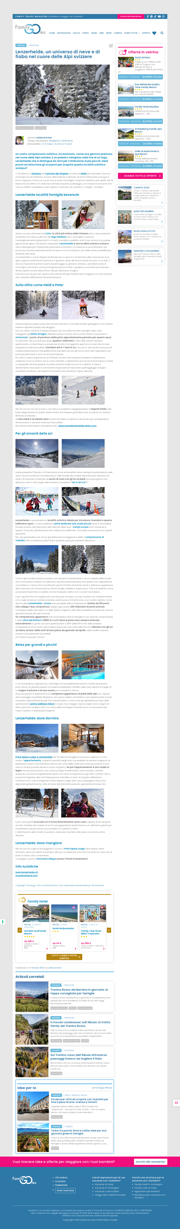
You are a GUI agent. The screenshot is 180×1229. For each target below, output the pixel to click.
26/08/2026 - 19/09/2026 (130, 121)
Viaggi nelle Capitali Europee (110, 1194)
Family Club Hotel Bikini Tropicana (91, 932)
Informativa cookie (107, 1219)
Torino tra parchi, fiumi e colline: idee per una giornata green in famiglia (78, 1132)
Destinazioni (64, 33)
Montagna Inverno (24, 128)
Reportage (41, 128)
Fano (65, 924)
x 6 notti (152, 77)
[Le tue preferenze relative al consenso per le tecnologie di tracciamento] (2, 921)
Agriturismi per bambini (147, 1191)
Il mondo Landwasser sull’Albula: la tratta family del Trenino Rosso (80, 1024)
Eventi (85, 33)
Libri (101, 33)
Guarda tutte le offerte (140, 175)
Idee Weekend (85, 1008)
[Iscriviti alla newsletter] (176, 1103)
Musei (94, 33)
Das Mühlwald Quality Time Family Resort (147, 86)
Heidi (83, 173)
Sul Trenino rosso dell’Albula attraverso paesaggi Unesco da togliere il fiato (78, 1057)
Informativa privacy (85, 1219)
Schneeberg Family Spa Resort (148, 130)
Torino (69, 1126)
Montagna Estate (59, 1008)
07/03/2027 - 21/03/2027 (129, 77)
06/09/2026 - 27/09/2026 (130, 99)
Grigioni (34, 45)
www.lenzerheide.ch (26, 872)
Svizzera (69, 1050)
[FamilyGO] (30, 29)
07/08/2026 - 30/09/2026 (130, 166)
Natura (72, 1008)
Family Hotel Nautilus (147, 106)
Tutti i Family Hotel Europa (64, 957)
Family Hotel (131, 33)
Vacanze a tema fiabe (107, 1191)
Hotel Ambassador (63, 928)
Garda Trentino (32, 925)
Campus (118, 33)
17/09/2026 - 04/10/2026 (129, 143)
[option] (36, 927)
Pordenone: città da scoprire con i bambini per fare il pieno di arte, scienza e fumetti (79, 1101)
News (109, 33)
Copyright (68, 1219)
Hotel (27, 924)
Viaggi (76, 33)
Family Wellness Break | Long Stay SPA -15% (146, 160)
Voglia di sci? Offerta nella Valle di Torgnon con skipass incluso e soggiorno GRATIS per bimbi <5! (140, 66)
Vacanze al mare (104, 1184)
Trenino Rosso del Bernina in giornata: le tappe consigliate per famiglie (79, 991)
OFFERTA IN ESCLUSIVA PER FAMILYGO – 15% (147, 112)
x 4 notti (152, 99)
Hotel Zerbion (142, 57)
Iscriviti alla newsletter (150, 1161)
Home (52, 33)
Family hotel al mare (146, 1187)
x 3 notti (152, 121)
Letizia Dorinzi (44, 137)
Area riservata (65, 1190)
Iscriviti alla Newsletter (130, 16)
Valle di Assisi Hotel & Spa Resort (147, 153)
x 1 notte (152, 144)
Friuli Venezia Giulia (76, 1095)
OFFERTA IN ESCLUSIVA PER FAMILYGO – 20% (147, 137)
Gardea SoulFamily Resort (35, 932)
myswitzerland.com (26, 875)
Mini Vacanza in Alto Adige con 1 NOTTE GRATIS (148, 93)
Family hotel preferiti (155, 33)
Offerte (146, 33)
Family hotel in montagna (148, 1184)
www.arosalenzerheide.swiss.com (77, 425)
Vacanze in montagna (107, 1187)
